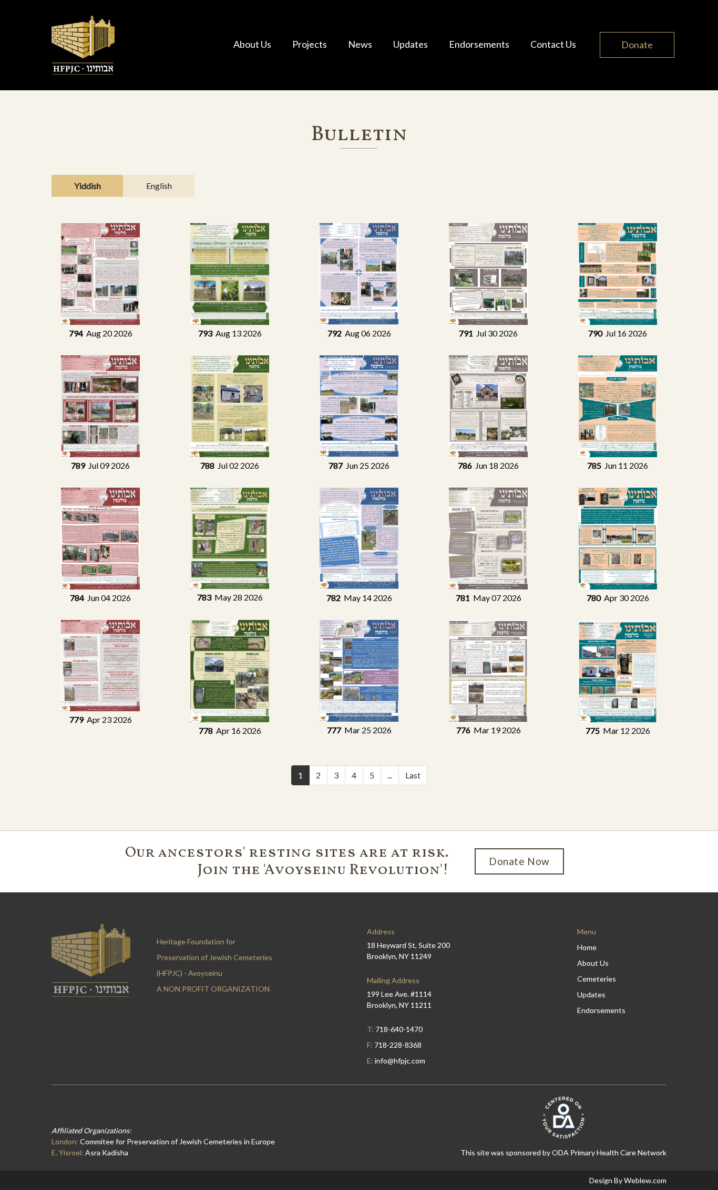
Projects (309, 44)
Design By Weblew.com (627, 1180)
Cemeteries (596, 978)
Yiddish (87, 186)
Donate (637, 44)
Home (587, 947)
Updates (410, 44)
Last (412, 775)
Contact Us (553, 44)
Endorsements (479, 44)
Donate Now (519, 861)
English (159, 186)
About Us (252, 44)
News (360, 44)
